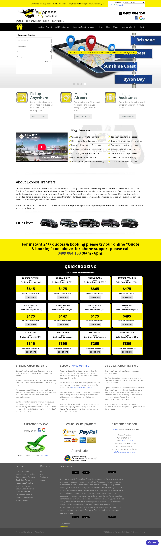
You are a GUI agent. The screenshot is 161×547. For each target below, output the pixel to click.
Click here (114, 430)
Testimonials (126, 27)
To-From (100, 27)
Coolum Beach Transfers (25, 489)
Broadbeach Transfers (24, 495)
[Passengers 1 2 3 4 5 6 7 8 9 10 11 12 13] (34, 51)
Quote (115, 27)
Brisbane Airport (45, 27)
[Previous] (3, 59)
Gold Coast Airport (62, 27)
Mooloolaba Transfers (24, 486)
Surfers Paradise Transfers (25, 474)
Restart (47, 61)
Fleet (108, 27)
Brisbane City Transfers (24, 498)
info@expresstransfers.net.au (82, 387)
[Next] (158, 59)
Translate (120, 5)
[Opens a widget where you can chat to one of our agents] (152, 543)
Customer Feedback (47, 455)
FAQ (142, 27)
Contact (43, 480)
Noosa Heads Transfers (24, 483)
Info (136, 27)
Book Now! (31, 297)
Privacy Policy (39, 532)
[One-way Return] (34, 57)
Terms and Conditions (24, 532)
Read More (64, 527)
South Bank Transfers (24, 480)
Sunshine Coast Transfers (83, 27)
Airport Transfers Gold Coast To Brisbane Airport (127, 532)
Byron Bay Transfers (23, 492)
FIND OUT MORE (39, 116)
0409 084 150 (60, 3)
